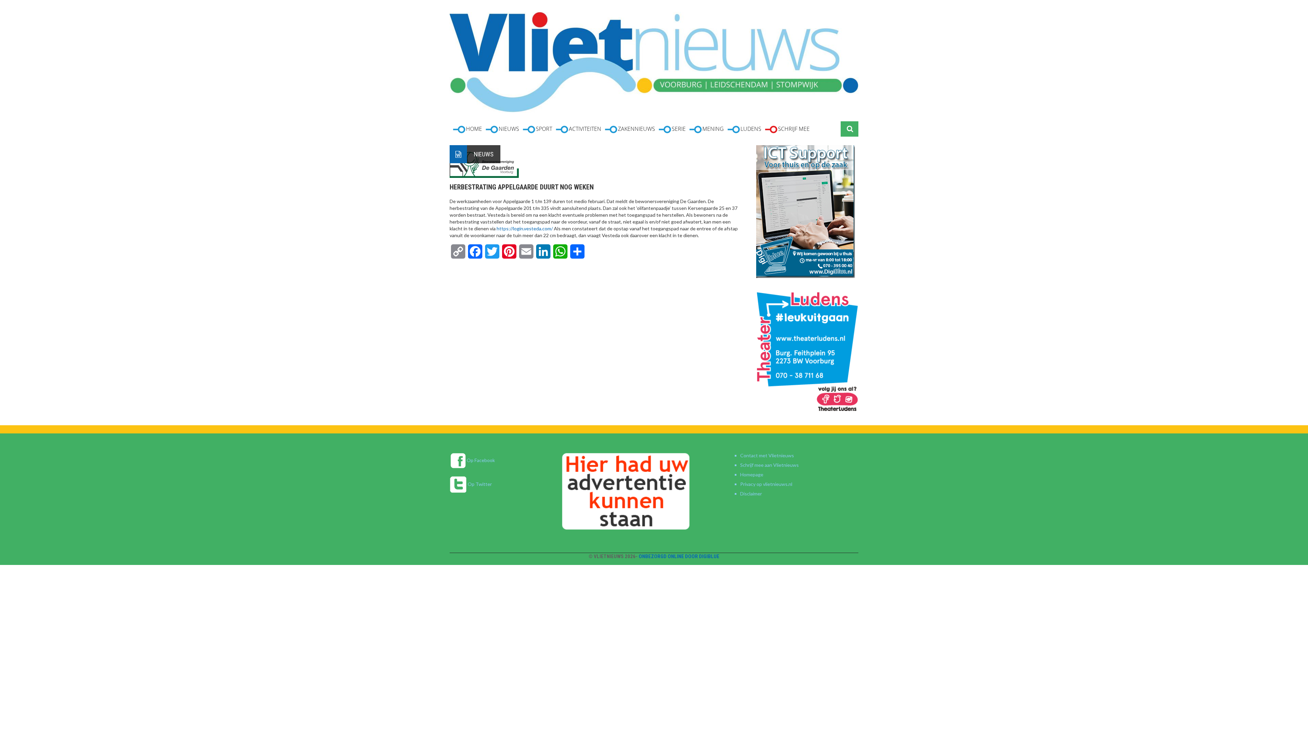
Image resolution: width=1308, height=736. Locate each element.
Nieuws (484, 154)
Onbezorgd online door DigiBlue (679, 556)
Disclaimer (751, 493)
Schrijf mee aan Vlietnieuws (769, 465)
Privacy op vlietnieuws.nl (766, 484)
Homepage (751, 474)
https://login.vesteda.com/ (525, 228)
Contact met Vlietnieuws (767, 455)
